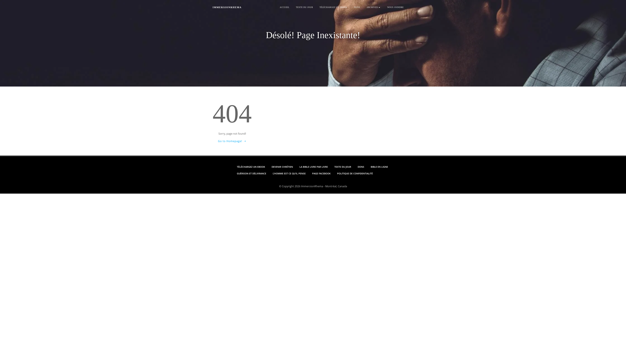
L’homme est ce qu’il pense (289, 173)
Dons (357, 7)
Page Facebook (321, 173)
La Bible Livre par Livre (313, 166)
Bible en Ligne (379, 166)
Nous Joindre (395, 7)
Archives (372, 7)
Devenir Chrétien (282, 166)
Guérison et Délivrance (251, 173)
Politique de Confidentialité (355, 173)
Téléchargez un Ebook (333, 7)
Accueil (284, 7)
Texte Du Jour (304, 7)
